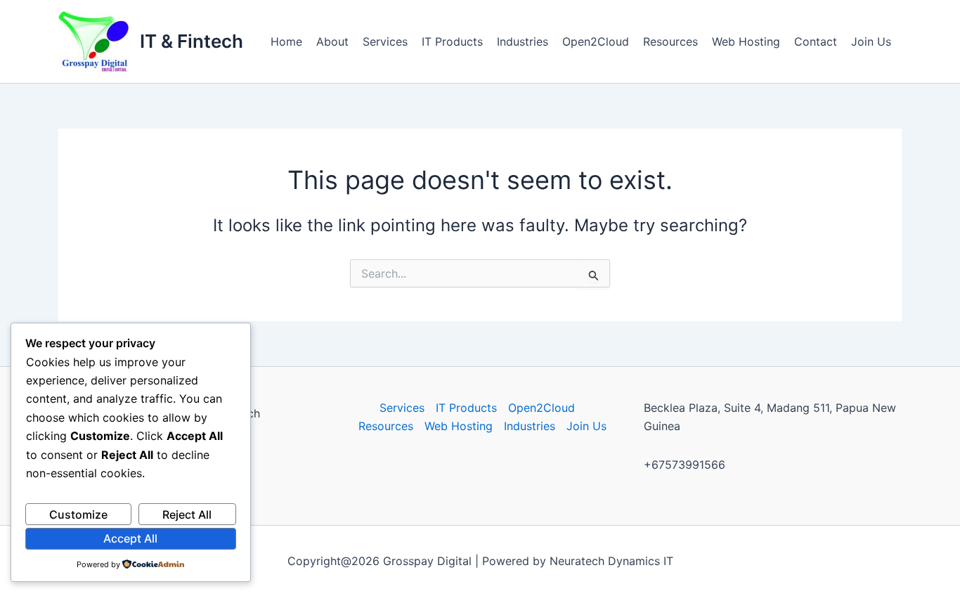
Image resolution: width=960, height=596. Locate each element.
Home (286, 41)
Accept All (130, 538)
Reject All (187, 514)
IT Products (452, 41)
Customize (78, 514)
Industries (522, 41)
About (332, 41)
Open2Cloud (595, 41)
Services (385, 41)
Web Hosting (746, 41)
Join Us (871, 41)
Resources (670, 41)
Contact (815, 41)
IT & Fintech (191, 41)
